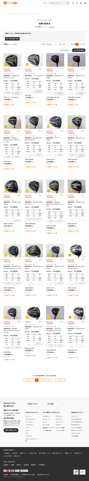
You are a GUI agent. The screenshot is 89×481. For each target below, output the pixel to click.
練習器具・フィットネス (48, 427)
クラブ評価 (50, 404)
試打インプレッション (76, 430)
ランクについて (65, 50)
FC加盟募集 (41, 465)
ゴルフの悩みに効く (76, 419)
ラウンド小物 (46, 424)
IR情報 (12, 465)
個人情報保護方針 (14, 474)
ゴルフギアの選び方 (76, 427)
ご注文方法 (15, 453)
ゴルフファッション (76, 433)
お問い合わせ (17, 456)
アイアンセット (29, 424)
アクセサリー (59, 424)
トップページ (74, 416)
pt (5, 102)
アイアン (28, 427)
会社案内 (6, 465)
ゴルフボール (59, 419)
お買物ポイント (78, 453)
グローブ (45, 422)
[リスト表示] (66, 44)
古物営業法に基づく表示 (43, 474)
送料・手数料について (44, 453)
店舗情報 (33, 465)
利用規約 (6, 474)
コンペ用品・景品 (47, 430)
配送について (23, 453)
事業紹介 (19, 465)
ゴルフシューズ (59, 422)
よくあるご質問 (7, 456)
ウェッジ (28, 430)
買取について (68, 453)
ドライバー (28, 416)
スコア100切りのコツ (76, 422)
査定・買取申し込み (10, 430)
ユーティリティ (29, 422)
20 (77, 44)
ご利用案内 (6, 453)
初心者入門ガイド (75, 424)
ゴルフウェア (59, 416)
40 (80, 44)
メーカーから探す (60, 430)
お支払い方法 (33, 453)
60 (83, 44)
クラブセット (29, 436)
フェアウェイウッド (30, 419)
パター (27, 433)
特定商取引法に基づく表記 (28, 474)
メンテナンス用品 (60, 427)
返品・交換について (58, 453)
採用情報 (26, 465)
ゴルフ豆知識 (74, 436)
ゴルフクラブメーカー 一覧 (32, 440)
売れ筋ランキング (33, 404)
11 (56, 380)
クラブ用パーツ (46, 416)
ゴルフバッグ (46, 419)
